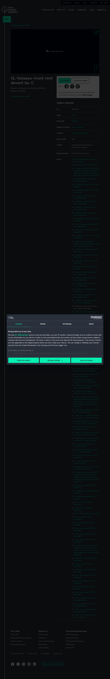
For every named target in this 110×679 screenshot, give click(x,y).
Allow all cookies (86, 360)
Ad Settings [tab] (67, 324)
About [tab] (91, 324)
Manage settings (54, 360)
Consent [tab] (19, 324)
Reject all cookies (23, 360)
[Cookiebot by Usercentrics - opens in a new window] (92, 317)
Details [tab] (43, 324)
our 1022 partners (22, 335)
